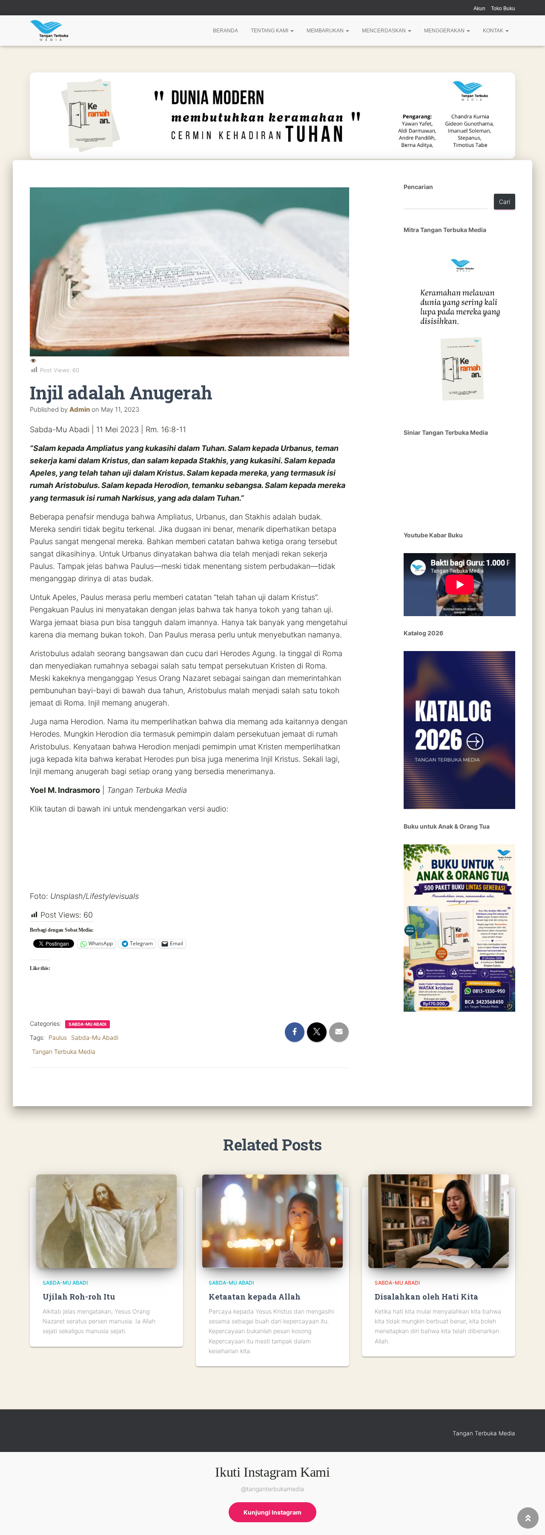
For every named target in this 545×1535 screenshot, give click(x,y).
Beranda (225, 31)
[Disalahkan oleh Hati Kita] (438, 1220)
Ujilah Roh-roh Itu (79, 1296)
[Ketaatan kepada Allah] (272, 1220)
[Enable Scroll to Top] (528, 1518)
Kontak (494, 31)
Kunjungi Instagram (272, 1512)
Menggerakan (445, 31)
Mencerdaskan (384, 31)
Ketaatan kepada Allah (255, 1296)
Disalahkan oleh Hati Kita (426, 1296)
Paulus (58, 1037)
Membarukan (326, 31)
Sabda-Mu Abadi (87, 1024)
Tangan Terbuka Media (63, 1051)
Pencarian (418, 186)
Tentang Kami (270, 31)
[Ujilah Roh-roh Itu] (106, 1220)
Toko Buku (503, 8)
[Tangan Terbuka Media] (49, 30)
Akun (479, 8)
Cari (504, 201)
